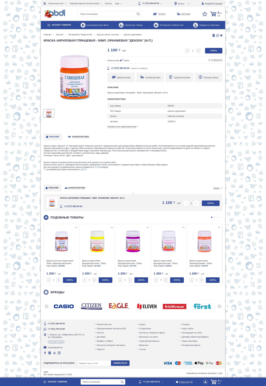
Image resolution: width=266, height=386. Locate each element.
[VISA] (167, 363)
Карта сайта (187, 328)
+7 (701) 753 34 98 (56, 329)
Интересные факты (191, 345)
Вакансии (143, 345)
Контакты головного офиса (152, 332)
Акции (142, 324)
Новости (101, 349)
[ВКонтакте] (213, 35)
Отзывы (185, 324)
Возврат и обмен (105, 341)
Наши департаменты (149, 341)
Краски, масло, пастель (108, 34)
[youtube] (54, 353)
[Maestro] (177, 363)
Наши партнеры (189, 341)
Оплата (108, 3)
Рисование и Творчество (80, 34)
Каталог (60, 34)
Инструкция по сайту (192, 332)
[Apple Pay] (199, 363)
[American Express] (187, 363)
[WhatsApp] (217, 35)
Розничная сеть (56, 3)
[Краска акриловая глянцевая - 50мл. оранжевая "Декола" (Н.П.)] (74, 77)
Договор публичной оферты (195, 336)
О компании (145, 328)
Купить (213, 51)
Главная (47, 34)
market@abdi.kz (55, 347)
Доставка (101, 336)
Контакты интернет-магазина (111, 345)
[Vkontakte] (49, 353)
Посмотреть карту (56, 342)
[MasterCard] (218, 363)
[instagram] (59, 353)
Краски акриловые (133, 34)
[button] (211, 217)
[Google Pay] (209, 363)
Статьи (142, 349)
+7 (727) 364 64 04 (150, 3)
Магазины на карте (148, 336)
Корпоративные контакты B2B (84, 3)
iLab (220, 373)
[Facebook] (45, 353)
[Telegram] (221, 35)
